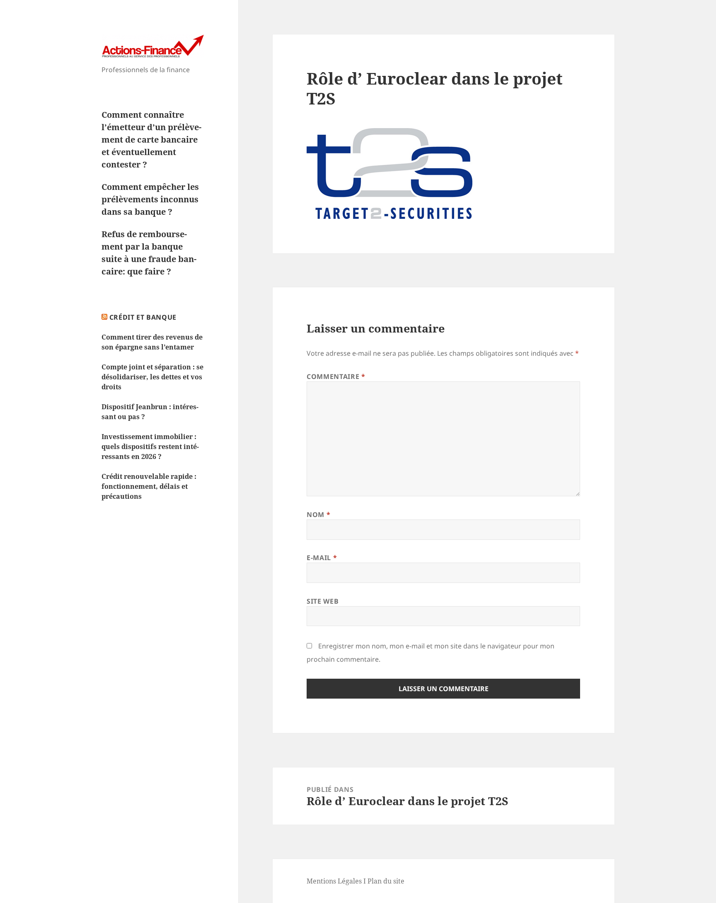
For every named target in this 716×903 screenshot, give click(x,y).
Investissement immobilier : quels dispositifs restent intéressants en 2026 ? (150, 446)
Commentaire (336, 376)
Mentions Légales (334, 881)
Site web (323, 601)
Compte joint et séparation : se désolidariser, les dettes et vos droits (152, 376)
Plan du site (386, 881)
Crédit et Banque (143, 317)
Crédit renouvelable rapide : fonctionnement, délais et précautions (149, 486)
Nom (318, 514)
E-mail (322, 557)
